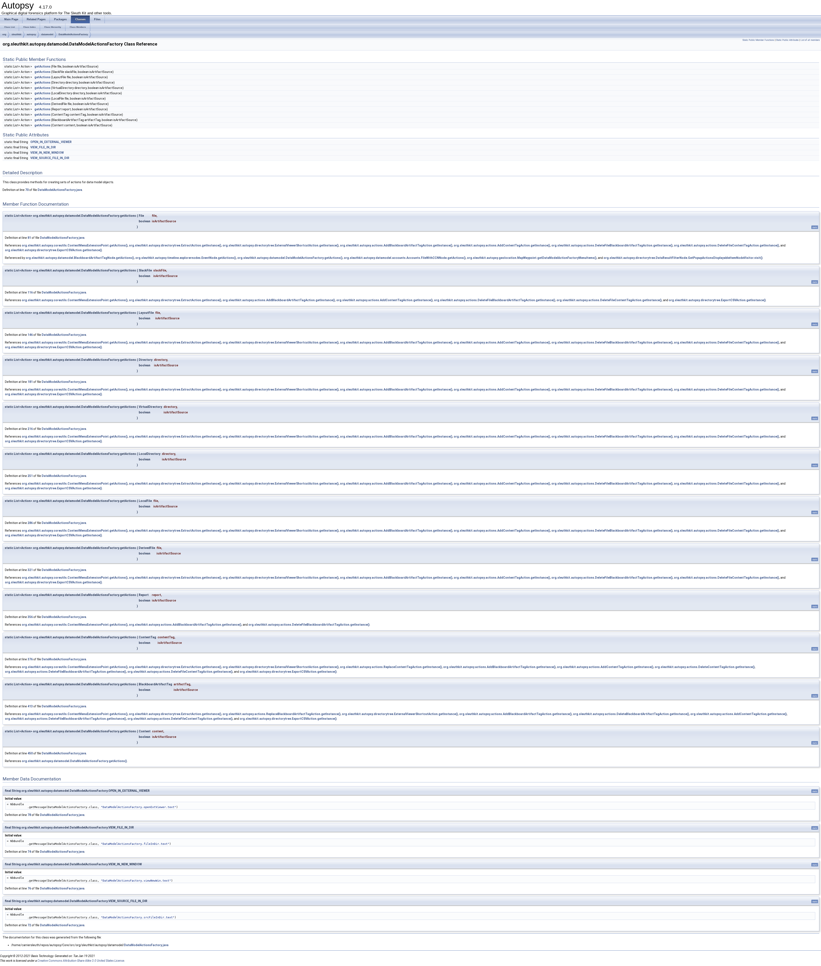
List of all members (810, 40)
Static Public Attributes (787, 40)
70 (27, 190)
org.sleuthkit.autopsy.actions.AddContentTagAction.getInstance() (502, 245)
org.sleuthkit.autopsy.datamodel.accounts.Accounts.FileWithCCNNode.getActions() (405, 258)
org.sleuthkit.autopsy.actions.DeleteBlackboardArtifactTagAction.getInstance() (631, 714)
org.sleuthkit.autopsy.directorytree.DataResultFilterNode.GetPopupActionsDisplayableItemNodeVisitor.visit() (683, 258)
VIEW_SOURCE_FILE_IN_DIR (49, 158)
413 (30, 706)
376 (30, 659)
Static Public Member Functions (758, 40)
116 (30, 292)
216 (30, 429)
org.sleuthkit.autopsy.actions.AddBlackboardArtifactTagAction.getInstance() (396, 245)
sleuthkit (16, 34)
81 (29, 237)
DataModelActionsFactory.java (60, 190)
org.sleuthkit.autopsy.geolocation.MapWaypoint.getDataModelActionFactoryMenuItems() (532, 258)
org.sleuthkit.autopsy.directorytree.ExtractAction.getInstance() (175, 245)
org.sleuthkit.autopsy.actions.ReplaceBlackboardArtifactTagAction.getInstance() (282, 714)
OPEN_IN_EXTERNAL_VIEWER (51, 142)
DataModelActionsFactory (73, 34)
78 (29, 815)
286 (30, 523)
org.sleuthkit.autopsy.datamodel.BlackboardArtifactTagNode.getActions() (80, 258)
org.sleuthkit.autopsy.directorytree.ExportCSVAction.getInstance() (53, 250)
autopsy (31, 34)
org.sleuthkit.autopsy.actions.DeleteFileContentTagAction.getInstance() (726, 245)
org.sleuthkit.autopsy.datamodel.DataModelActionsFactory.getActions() (290, 258)
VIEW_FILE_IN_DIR (43, 147)
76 (29, 888)
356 (30, 617)
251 (30, 476)
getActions (42, 66)
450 (30, 753)
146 (30, 334)
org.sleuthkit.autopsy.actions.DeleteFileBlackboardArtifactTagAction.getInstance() (612, 245)
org (4, 34)
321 (30, 570)
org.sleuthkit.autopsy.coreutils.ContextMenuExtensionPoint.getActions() (75, 245)
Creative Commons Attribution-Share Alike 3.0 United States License (80, 960)
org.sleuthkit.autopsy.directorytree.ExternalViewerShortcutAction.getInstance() (281, 245)
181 (30, 381)
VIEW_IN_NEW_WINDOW (47, 152)
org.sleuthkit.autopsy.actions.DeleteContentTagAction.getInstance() (705, 667)
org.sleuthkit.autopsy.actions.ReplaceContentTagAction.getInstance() (391, 667)
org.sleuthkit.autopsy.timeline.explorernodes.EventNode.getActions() (185, 258)
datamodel (47, 34)
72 (29, 925)
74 (29, 851)
